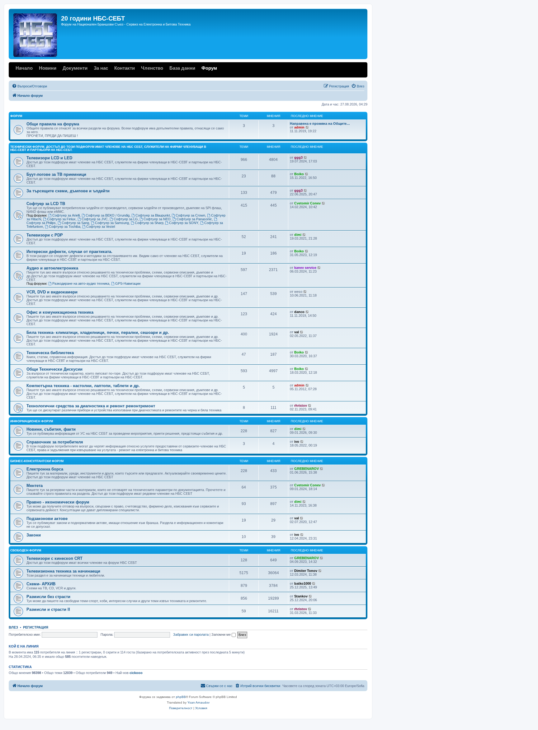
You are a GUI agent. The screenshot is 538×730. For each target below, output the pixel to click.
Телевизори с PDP (44, 235)
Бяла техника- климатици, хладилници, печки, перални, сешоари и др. (97, 332)
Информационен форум (31, 421)
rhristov (300, 405)
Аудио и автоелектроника (52, 268)
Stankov (301, 596)
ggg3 (298, 157)
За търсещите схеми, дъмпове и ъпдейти (68, 191)
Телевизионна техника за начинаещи (63, 571)
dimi (297, 234)
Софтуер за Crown (190, 215)
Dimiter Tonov (305, 571)
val (296, 332)
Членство (152, 68)
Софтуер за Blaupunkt (152, 215)
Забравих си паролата (191, 634)
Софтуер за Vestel (100, 226)
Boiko (299, 174)
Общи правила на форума (52, 124)
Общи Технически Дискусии (54, 369)
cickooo (136, 673)
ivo (296, 441)
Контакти (124, 68)
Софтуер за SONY (183, 223)
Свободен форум (25, 550)
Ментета (34, 485)
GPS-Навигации (127, 283)
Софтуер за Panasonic (194, 219)
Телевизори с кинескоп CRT (54, 558)
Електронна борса (44, 469)
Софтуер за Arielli (66, 215)
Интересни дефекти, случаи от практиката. (69, 251)
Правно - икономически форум (57, 502)
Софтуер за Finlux (61, 219)
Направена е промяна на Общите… (320, 123)
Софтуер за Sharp (149, 223)
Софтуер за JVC (95, 219)
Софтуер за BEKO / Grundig (108, 215)
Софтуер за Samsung (112, 223)
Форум (209, 68)
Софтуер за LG (126, 219)
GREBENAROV (306, 468)
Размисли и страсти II (48, 609)
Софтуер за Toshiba (64, 226)
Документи (75, 68)
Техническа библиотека (50, 352)
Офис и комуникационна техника (59, 312)
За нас (101, 68)
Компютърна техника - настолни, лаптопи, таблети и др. (83, 385)
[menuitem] (29, 86)
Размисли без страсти (48, 596)
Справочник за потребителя (54, 442)
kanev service (305, 267)
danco (299, 312)
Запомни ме (221, 634)
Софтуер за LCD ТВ (45, 203)
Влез (13, 627)
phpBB (181, 697)
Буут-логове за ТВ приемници (56, 174)
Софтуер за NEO (157, 219)
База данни (182, 68)
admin (299, 127)
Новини (47, 68)
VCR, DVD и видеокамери (52, 292)
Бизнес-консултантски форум (37, 461)
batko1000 (302, 583)
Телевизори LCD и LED (49, 158)
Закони (33, 535)
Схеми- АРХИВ (40, 584)
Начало (24, 68)
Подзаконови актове (47, 518)
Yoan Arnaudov (198, 702)
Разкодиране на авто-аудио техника (80, 283)
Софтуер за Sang (75, 223)
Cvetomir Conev (307, 203)
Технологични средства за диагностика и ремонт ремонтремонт (90, 406)
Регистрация (35, 627)
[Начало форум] (35, 34)
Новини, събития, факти (51, 429)
